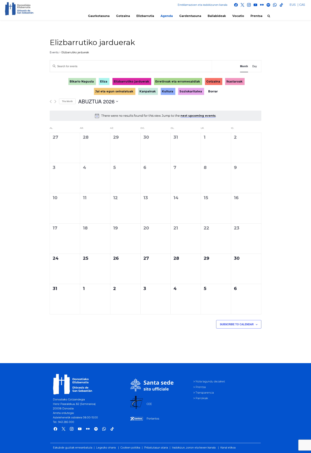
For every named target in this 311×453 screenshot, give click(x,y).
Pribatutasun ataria (156, 447)
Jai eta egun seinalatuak (114, 91)
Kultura (167, 91)
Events (54, 52)
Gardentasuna (190, 16)
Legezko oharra (106, 447)
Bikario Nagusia (82, 81)
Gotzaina (123, 16)
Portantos (153, 418)
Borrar (213, 91)
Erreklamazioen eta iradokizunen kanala (202, 4)
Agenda (167, 16)
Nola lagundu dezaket (210, 381)
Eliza (103, 81)
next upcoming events (198, 115)
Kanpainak (147, 91)
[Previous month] (51, 101)
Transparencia (204, 392)
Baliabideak (217, 16)
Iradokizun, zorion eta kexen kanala (194, 447)
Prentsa (256, 16)
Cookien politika (130, 447)
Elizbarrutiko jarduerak (131, 81)
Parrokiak (201, 398)
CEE (149, 404)
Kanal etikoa (228, 447)
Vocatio (238, 16)
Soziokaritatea (190, 91)
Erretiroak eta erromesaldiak (177, 81)
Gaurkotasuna (99, 16)
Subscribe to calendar (237, 324)
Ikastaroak (234, 81)
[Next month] (55, 101)
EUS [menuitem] (293, 4)
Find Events (224, 66)
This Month (67, 101)
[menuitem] (293, 4)
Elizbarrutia (145, 16)
